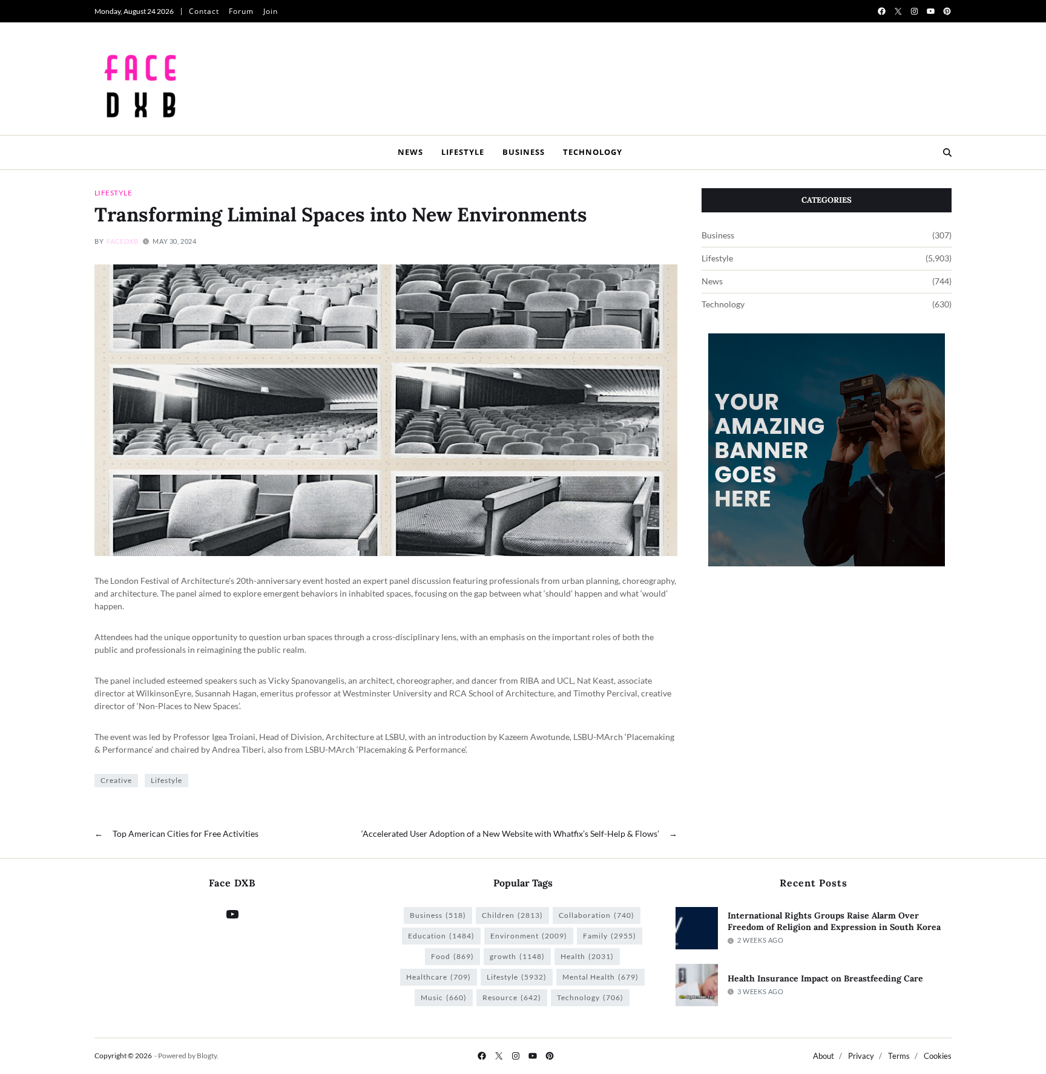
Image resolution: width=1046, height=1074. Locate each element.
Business (523, 151)
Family (609, 935)
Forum (241, 11)
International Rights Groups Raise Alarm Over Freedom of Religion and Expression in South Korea (834, 921)
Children (512, 915)
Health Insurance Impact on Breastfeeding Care (825, 978)
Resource (511, 997)
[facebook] (881, 11)
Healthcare (438, 976)
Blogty (207, 1055)
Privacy (861, 1056)
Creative (116, 780)
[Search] (947, 152)
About (823, 1056)
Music (444, 997)
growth (517, 956)
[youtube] (930, 11)
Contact (204, 11)
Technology (592, 151)
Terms (899, 1056)
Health (587, 956)
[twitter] (898, 11)
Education (441, 935)
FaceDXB (122, 241)
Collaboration (596, 915)
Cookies (938, 1056)
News (410, 151)
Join (270, 11)
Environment (528, 935)
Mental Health (600, 976)
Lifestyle (462, 151)
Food (452, 956)
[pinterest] (947, 11)
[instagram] (914, 11)
